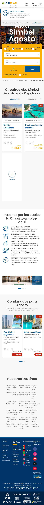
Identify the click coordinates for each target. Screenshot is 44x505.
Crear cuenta (27, 4)
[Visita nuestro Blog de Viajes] (37, 476)
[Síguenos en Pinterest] (35, 468)
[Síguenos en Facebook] (35, 449)
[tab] (15, 99)
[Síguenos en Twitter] (35, 463)
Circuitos (5, 80)
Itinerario (16, 120)
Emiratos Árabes (21, 80)
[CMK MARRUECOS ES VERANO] (22, 280)
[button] (40, 99)
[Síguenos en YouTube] (35, 459)
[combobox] (22, 54)
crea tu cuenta (37, 23)
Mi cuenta (34, 4)
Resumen (8, 120)
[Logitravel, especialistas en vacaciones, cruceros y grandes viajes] (9, 3)
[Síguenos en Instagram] (35, 454)
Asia (12, 80)
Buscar (32, 69)
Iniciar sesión (38, 15)
